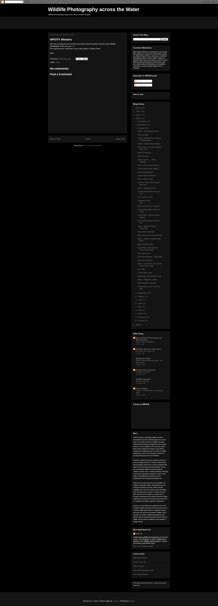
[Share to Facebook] (84, 59)
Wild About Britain (140, 558)
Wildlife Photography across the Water (94, 9)
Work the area (143, 156)
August (141, 296)
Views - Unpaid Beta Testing (149, 144)
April (140, 310)
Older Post (120, 139)
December (142, 121)
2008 (138, 325)
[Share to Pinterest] (86, 59)
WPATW (139, 534)
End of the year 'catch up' (145, 351)
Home (88, 139)
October (141, 128)
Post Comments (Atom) (92, 145)
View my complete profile (143, 546)
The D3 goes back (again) (148, 169)
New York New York (145, 244)
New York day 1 (144, 253)
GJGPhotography (143, 379)
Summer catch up (142, 381)
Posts (138, 81)
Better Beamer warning (147, 283)
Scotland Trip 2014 (143, 372)
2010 (138, 115)
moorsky (116, 601)
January (141, 320)
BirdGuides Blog (143, 358)
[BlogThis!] (79, 59)
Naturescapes (138, 566)
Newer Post (55, 139)
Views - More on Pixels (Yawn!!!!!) (147, 227)
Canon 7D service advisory (148, 165)
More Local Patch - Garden (148, 206)
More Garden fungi (145, 179)
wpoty (58, 62)
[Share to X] (81, 59)
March (141, 314)
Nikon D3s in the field (146, 232)
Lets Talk (141, 269)
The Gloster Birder (140, 574)
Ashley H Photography (145, 370)
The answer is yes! (145, 197)
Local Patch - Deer (145, 273)
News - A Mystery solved (147, 280)
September (142, 293)
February (142, 317)
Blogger (132, 601)
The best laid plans (145, 260)
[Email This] (77, 59)
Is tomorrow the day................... (145, 201)
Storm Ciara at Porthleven (145, 342)
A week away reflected (146, 176)
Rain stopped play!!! (146, 172)
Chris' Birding (142, 388)
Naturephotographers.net (143, 570)
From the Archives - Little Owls (150, 257)
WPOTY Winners (144, 153)
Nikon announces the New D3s (150, 235)
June (140, 303)
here (73, 46)
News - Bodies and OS (147, 188)
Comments (140, 85)
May (140, 307)
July (140, 300)
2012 (138, 108)
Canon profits (143, 135)
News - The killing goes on (148, 131)
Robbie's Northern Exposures (148, 349)
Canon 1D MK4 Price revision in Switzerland (149, 139)
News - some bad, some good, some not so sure (150, 265)
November (142, 125)
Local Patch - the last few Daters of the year (148, 249)
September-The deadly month (150, 276)
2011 (138, 111)
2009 (138, 118)
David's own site (139, 562)
